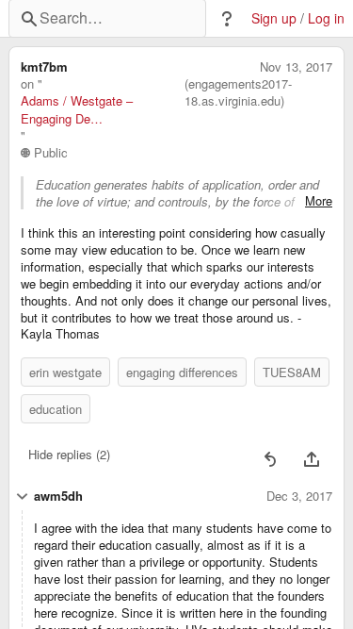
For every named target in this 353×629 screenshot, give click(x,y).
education (55, 409)
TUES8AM (292, 372)
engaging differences (182, 372)
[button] (227, 19)
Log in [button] (326, 18)
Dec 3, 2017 (299, 496)
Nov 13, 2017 (296, 66)
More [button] (318, 200)
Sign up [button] (274, 18)
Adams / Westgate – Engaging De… (77, 109)
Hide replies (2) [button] (69, 454)
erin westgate (65, 372)
